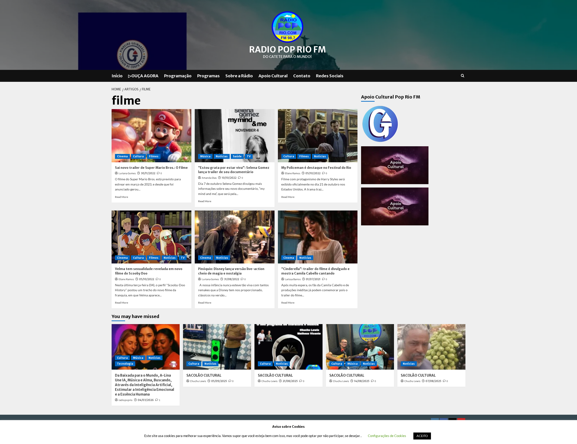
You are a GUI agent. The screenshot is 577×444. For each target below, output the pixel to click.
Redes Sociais (329, 75)
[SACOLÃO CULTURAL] (217, 346)
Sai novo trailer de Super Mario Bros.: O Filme (151, 168)
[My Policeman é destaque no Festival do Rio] (318, 135)
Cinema (122, 156)
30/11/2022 (148, 173)
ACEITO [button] (422, 436)
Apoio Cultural (273, 75)
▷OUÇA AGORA (143, 75)
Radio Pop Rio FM (287, 49)
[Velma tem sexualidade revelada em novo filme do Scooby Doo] (151, 237)
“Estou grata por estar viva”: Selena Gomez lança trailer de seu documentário (233, 170)
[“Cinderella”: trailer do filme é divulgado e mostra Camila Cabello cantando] (318, 237)
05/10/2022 (313, 173)
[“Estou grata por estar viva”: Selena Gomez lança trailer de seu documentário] (235, 135)
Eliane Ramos (292, 173)
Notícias (222, 156)
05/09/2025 (219, 381)
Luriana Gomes (127, 173)
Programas (208, 75)
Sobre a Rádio (239, 75)
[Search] (462, 76)
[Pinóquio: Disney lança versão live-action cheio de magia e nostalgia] (235, 237)
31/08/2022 (231, 279)
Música (205, 156)
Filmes (153, 156)
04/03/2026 (146, 400)
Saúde (237, 156)
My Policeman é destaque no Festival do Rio (316, 168)
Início (117, 75)
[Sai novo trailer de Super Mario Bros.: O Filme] (151, 135)
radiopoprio (126, 400)
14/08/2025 (361, 381)
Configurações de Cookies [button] (387, 436)
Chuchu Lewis (198, 381)
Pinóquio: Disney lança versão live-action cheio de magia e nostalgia (231, 271)
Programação (178, 75)
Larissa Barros (293, 279)
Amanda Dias (209, 178)
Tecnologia (125, 363)
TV (249, 156)
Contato (301, 75)
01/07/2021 (313, 279)
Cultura (138, 156)
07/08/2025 (433, 381)
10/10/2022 (229, 177)
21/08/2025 (290, 381)
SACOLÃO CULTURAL (203, 375)
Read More (121, 197)
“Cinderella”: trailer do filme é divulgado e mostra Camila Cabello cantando (315, 271)
